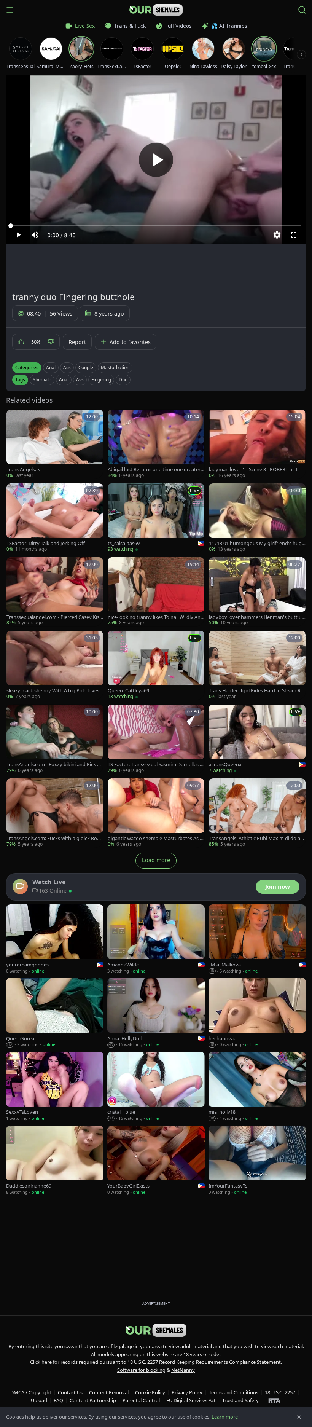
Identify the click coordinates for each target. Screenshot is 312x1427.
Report (77, 342)
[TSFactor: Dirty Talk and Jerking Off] (54, 518)
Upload (39, 1400)
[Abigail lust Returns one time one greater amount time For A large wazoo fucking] (156, 444)
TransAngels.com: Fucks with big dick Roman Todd (54, 838)
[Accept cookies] (299, 1417)
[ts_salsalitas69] (156, 518)
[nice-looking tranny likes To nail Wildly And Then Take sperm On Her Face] (156, 592)
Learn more (225, 1416)
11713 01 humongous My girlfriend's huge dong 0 (256, 543)
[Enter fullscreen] (293, 234)
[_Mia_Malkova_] (257, 939)
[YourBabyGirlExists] (156, 1161)
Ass (67, 367)
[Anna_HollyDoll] (156, 1013)
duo (123, 379)
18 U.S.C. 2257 (280, 1392)
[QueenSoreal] (54, 1013)
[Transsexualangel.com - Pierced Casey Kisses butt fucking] (54, 592)
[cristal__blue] (156, 1087)
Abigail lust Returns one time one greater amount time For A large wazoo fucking (156, 469)
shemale (42, 379)
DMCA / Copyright (30, 1392)
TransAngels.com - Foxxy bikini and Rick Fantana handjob (54, 764)
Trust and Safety (240, 1400)
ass (80, 379)
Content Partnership (93, 1400)
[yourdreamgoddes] (54, 939)
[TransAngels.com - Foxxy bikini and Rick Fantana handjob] (54, 739)
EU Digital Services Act (191, 1400)
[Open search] (302, 10)
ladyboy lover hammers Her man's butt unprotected (257, 617)
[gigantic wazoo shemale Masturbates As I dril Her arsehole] (156, 813)
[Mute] (35, 234)
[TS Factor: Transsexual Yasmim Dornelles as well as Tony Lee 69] (156, 739)
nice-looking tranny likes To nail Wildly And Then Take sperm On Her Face (156, 617)
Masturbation (115, 367)
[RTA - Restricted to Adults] (274, 1400)
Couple (85, 367)
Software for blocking (141, 1369)
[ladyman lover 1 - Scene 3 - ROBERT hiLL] (257, 444)
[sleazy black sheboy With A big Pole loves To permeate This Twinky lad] (54, 665)
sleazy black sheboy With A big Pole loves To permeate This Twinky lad (54, 690)
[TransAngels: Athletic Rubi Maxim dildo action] (257, 813)
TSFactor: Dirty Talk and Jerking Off (45, 543)
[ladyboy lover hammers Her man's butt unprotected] (257, 592)
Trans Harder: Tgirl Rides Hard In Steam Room (256, 690)
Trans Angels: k (23, 469)
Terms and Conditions (233, 1392)
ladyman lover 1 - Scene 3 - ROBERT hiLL (254, 469)
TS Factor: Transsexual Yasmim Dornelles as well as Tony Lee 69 (155, 764)
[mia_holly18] (257, 1087)
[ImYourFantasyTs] (257, 1161)
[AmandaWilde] (156, 939)
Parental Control (141, 1400)
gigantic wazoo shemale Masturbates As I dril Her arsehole (154, 838)
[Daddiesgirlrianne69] (54, 1161)
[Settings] (277, 234)
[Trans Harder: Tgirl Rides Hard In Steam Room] (257, 665)
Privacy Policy (187, 1392)
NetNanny (183, 1369)
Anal (51, 367)
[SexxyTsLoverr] (54, 1087)
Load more (156, 860)
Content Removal (109, 1392)
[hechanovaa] (257, 1013)
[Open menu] (10, 10)
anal (63, 379)
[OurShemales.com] (156, 10)
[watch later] (15, 418)
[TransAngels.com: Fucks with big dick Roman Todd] (54, 813)
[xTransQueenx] (257, 739)
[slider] (156, 225)
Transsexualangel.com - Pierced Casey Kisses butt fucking (54, 617)
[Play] (156, 160)
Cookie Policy (150, 1392)
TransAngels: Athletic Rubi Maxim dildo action (257, 838)
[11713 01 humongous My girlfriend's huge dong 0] (257, 518)
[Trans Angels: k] (54, 444)
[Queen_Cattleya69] (156, 665)
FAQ (58, 1400)
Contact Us (70, 1392)
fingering (101, 379)
